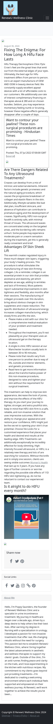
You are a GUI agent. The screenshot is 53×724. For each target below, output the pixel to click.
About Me (9, 597)
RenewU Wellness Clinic (17, 18)
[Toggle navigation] (47, 18)
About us (34, 715)
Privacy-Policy (20, 715)
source (10, 156)
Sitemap (6, 715)
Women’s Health (39, 462)
